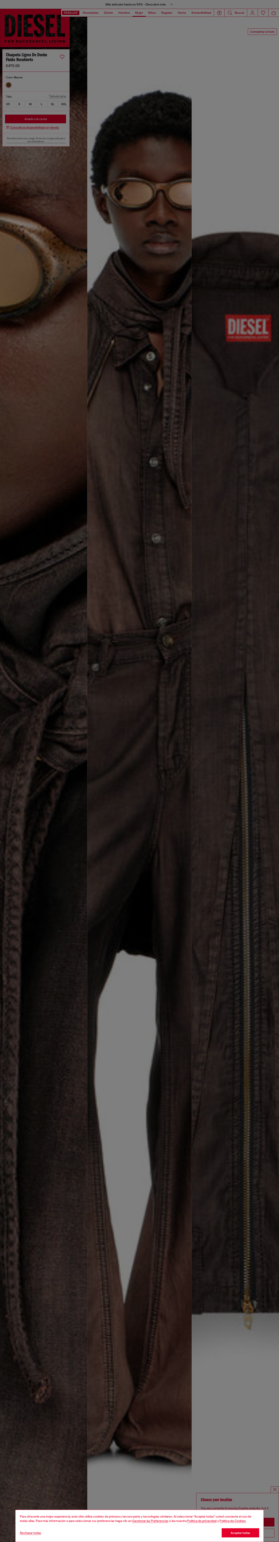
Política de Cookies (232, 1521)
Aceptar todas (240, 1533)
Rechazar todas (30, 1533)
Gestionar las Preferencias (150, 1521)
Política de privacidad (202, 1521)
